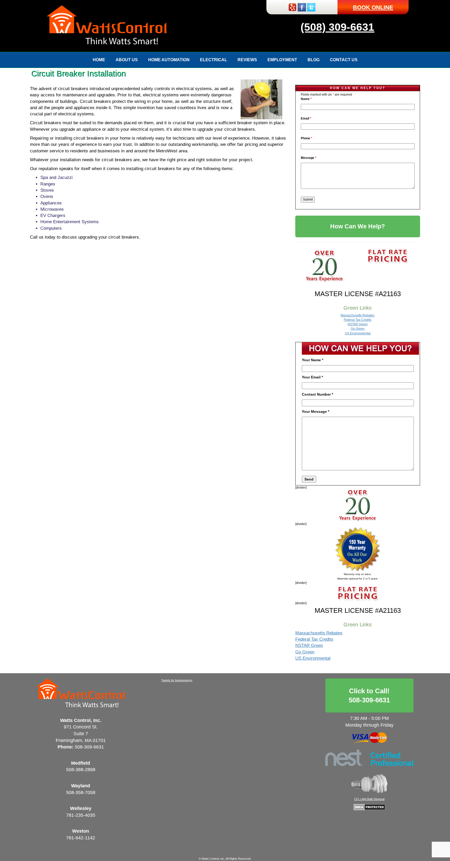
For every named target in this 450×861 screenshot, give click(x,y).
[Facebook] (302, 6)
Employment (282, 60)
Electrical (213, 60)
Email (306, 118)
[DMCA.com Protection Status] (369, 807)
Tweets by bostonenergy (176, 680)
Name (306, 99)
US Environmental (358, 333)
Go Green (358, 328)
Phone (306, 138)
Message (308, 158)
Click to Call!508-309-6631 (369, 695)
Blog (314, 60)
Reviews (247, 60)
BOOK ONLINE (373, 7)
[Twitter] (311, 6)
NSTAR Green (358, 324)
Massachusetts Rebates (357, 315)
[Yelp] (292, 6)
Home (99, 60)
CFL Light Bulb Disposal (369, 799)
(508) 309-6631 (337, 27)
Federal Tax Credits (357, 320)
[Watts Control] (106, 26)
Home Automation (169, 60)
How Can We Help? (357, 226)
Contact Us (344, 60)
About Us (127, 60)
